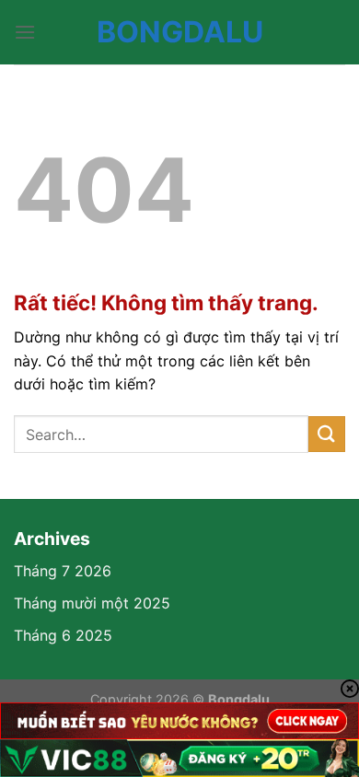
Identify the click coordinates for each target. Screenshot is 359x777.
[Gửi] (326, 434)
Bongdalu (180, 32)
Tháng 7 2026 (62, 571)
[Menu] (25, 31)
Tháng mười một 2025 (92, 603)
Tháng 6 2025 (63, 635)
